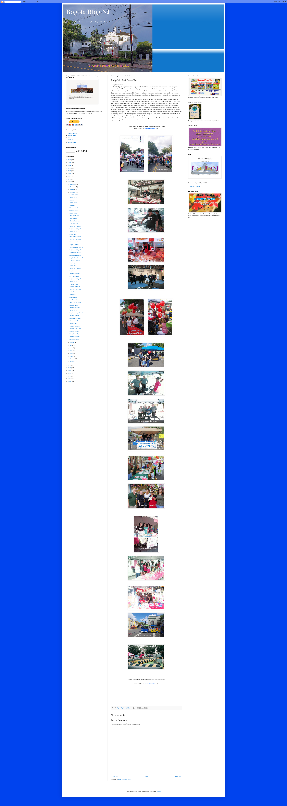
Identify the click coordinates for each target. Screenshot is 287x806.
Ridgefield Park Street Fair (77, 247)
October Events (74, 195)
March (72, 356)
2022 (69, 171)
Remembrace (73, 294)
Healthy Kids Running (76, 252)
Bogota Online (72, 135)
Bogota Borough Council (76, 313)
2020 (69, 176)
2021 (69, 173)
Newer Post (115, 776)
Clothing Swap (73, 210)
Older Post (178, 776)
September (73, 192)
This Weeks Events (75, 221)
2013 (69, 376)
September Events (74, 339)
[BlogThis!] (140, 708)
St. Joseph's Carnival (75, 237)
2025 (69, 162)
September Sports (74, 331)
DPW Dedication (74, 276)
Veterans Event (73, 323)
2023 (69, 168)
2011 (69, 381)
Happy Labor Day (74, 334)
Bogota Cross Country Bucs (77, 258)
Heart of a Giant (74, 223)
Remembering (73, 297)
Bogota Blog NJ (88, 11)
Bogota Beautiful (72, 142)
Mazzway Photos (72, 133)
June (71, 348)
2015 (69, 370)
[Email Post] (134, 708)
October (72, 189)
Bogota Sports (73, 197)
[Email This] (138, 708)
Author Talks (73, 234)
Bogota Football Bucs (75, 226)
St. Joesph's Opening (75, 318)
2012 (69, 378)
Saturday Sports (74, 305)
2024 (69, 165)
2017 (69, 365)
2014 (69, 373)
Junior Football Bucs (75, 255)
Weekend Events (74, 208)
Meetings (72, 200)
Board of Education (75, 286)
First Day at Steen (74, 315)
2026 (69, 160)
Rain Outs (72, 205)
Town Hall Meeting (75, 260)
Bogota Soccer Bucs (75, 271)
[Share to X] (142, 708)
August (72, 342)
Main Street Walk (74, 216)
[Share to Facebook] (144, 708)
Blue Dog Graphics (195, 186)
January (72, 361)
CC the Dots (71, 140)
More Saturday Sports (75, 302)
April (71, 353)
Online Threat (73, 292)
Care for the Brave (74, 300)
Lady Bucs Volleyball (75, 229)
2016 (69, 368)
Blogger (159, 791)
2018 (69, 182)
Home (146, 776)
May (71, 350)
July (71, 345)
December (72, 184)
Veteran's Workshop (75, 326)
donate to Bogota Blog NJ (151, 128)
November (73, 187)
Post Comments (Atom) (124, 779)
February (72, 359)
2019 (69, 179)
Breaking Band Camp (75, 328)
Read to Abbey (73, 218)
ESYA (69, 138)
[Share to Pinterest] (146, 708)
